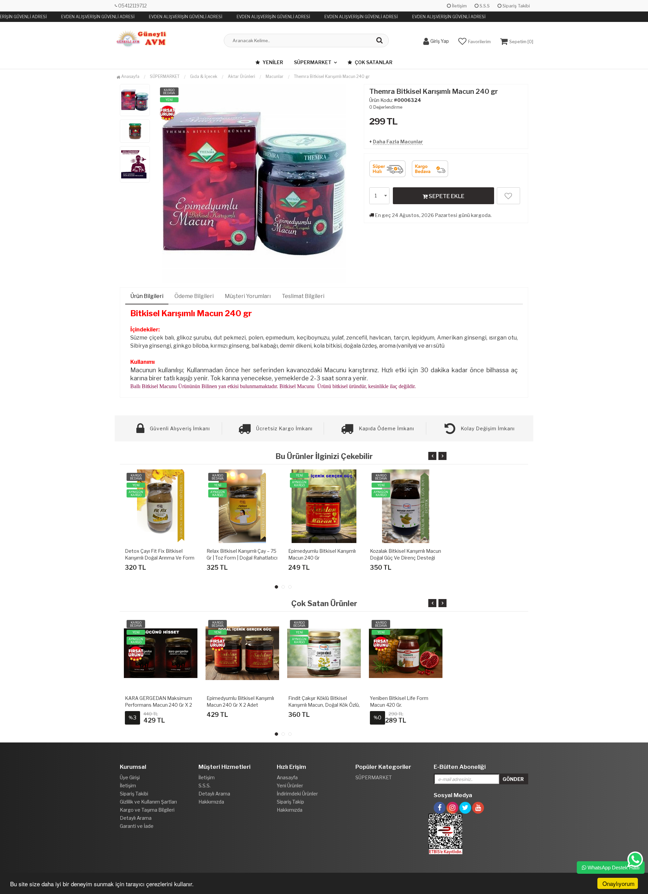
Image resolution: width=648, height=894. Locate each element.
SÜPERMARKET (312, 62)
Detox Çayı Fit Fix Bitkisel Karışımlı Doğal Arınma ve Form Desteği (159, 557)
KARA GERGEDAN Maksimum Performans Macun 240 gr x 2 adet (158, 704)
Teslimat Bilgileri (303, 296)
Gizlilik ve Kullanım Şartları (148, 802)
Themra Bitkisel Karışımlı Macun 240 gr (332, 76)
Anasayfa (129, 76)
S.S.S (484, 5)
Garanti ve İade (137, 826)
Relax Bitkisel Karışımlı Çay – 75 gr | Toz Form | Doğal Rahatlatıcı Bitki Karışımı (242, 557)
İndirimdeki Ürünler (297, 793)
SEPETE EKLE (446, 196)
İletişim (459, 5)
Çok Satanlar (373, 62)
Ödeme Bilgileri (194, 296)
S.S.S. (204, 785)
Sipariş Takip (290, 802)
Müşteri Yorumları (248, 296)
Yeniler (272, 62)
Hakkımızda (211, 802)
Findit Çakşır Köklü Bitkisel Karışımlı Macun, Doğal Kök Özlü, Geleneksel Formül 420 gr (324, 704)
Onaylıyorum (618, 883)
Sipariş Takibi (516, 5)
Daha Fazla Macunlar (398, 141)
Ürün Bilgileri (146, 296)
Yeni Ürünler (290, 785)
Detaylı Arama (136, 818)
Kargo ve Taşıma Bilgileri (147, 810)
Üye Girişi (130, 777)
